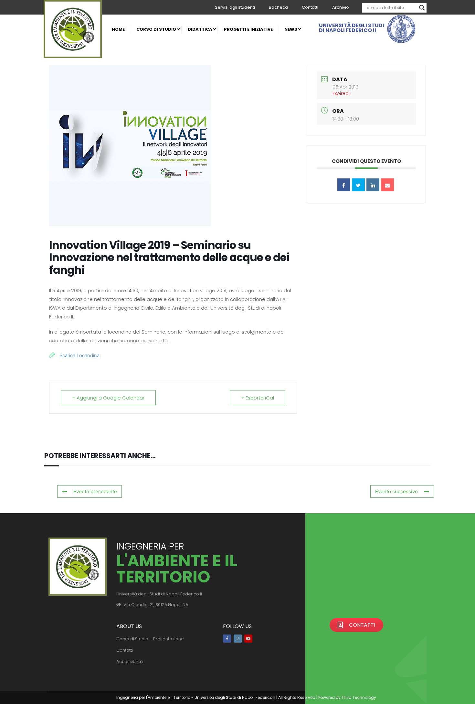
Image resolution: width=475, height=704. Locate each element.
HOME (118, 29)
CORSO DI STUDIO (156, 29)
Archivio (340, 7)
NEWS (290, 29)
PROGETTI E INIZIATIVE (248, 29)
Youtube (248, 639)
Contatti (310, 7)
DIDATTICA (200, 29)
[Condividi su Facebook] (343, 184)
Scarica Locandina (79, 355)
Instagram (238, 639)
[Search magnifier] (422, 7)
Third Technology (359, 697)
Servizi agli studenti (235, 7)
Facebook (227, 639)
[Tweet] (358, 184)
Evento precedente (95, 491)
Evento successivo (396, 491)
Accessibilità (129, 661)
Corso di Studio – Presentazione (150, 639)
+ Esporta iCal (257, 397)
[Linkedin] (372, 184)
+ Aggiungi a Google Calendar (108, 397)
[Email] (387, 184)
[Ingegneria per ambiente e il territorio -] (73, 29)
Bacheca (278, 7)
